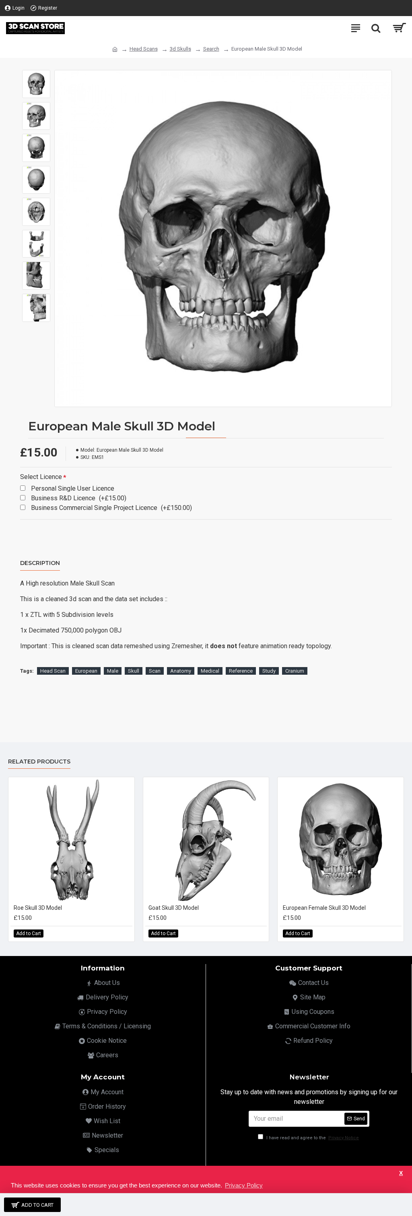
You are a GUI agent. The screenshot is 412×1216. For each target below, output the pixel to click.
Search (211, 49)
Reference (241, 671)
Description (40, 563)
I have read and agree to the (312, 1137)
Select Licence (41, 477)
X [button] (401, 1173)
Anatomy (180, 671)
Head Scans (144, 49)
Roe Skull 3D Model (38, 908)
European (86, 671)
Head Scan (53, 671)
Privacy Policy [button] (244, 1185)
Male (112, 671)
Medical (210, 671)
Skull (133, 671)
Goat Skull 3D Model (173, 908)
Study (269, 671)
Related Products (39, 761)
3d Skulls (180, 49)
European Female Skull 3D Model (324, 908)
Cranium (294, 671)
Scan (155, 671)
